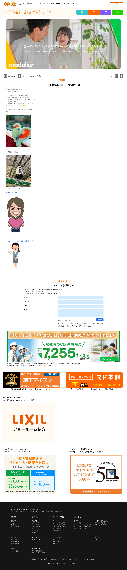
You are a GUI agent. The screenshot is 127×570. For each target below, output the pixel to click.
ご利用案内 (44, 559)
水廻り (34, 528)
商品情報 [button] (58, 3)
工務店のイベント (16, 541)
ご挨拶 (13, 523)
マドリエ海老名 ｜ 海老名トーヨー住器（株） (39, 11)
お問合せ (67, 320)
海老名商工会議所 (37, 551)
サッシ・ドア (35, 523)
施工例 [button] (63, 3)
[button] (61, 67)
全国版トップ (35, 559)
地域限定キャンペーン (38, 540)
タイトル (26, 301)
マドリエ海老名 (15, 551)
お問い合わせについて (89, 559)
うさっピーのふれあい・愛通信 (82, 525)
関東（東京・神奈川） (21, 11)
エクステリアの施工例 (59, 525)
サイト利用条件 (54, 559)
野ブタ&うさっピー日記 (80, 528)
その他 (34, 532)
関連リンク (78, 559)
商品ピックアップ (58, 541)
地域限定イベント (16, 543)
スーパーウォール (37, 530)
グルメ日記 (77, 517)
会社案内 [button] (52, 3)
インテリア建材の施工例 (59, 526)
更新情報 (13, 517)
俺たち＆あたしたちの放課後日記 (83, 526)
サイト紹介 (35, 517)
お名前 (25, 297)
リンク (97, 540)
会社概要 (13, 525)
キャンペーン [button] (76, 3)
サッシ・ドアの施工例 (59, 523)
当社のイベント (15, 540)
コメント (26, 309)
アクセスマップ (15, 526)
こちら (43, 365)
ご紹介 (55, 540)
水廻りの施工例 (57, 528)
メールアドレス (28, 305)
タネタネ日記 (77, 523)
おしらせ (55, 543)
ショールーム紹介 (58, 517)
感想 (60, 320)
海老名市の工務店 (100, 523)
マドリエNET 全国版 (9, 11)
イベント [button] (69, 3)
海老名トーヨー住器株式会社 (40, 553)
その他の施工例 (57, 530)
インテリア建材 (36, 526)
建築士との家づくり (100, 525)
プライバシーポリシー (66, 559)
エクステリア (35, 525)
